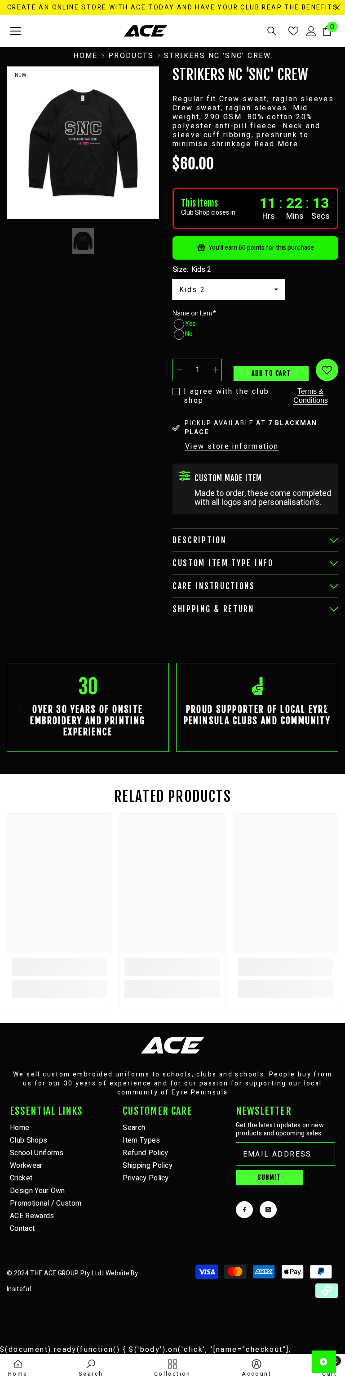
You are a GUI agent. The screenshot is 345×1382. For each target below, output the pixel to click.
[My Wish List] (293, 31)
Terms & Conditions (310, 395)
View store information (232, 446)
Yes (190, 324)
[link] (88, 707)
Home (85, 55)
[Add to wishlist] (327, 370)
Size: (191, 269)
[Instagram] (268, 1209)
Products (131, 55)
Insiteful (19, 1289)
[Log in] (311, 31)
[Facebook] (244, 1209)
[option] (83, 142)
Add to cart (271, 373)
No (189, 334)
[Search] (271, 31)
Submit (269, 1177)
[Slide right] (325, 707)
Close (337, 8)
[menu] (15, 31)
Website (117, 1273)
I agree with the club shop (226, 396)
